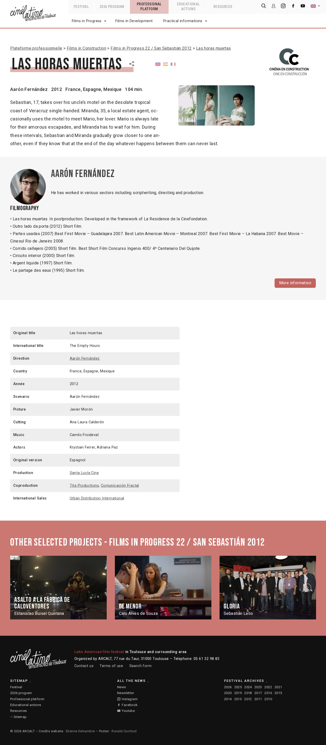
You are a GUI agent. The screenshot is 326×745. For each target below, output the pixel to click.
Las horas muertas (213, 48)
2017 (258, 693)
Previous (18, 587)
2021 (278, 687)
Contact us (83, 666)
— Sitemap (18, 717)
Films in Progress (87, 21)
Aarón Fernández (29, 89)
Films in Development (134, 21)
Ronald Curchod (124, 731)
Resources (18, 711)
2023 (258, 687)
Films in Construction (86, 48)
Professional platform (27, 699)
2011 (258, 699)
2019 (238, 693)
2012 (248, 699)
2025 (238, 687)
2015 (278, 693)
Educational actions (25, 705)
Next (308, 587)
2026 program (21, 693)
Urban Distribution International (97, 498)
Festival (16, 687)
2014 (228, 699)
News (121, 687)
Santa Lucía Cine (84, 473)
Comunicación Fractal (120, 485)
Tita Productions (84, 485)
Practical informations (182, 21)
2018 (248, 693)
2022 (268, 687)
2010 (268, 699)
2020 (228, 693)
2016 (268, 693)
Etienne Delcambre (80, 731)
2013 (238, 699)
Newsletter (125, 693)
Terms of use (111, 666)
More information (295, 282)
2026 (228, 687)
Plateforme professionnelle (36, 48)
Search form (140, 666)
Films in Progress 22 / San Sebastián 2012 (151, 48)
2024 (248, 687)
